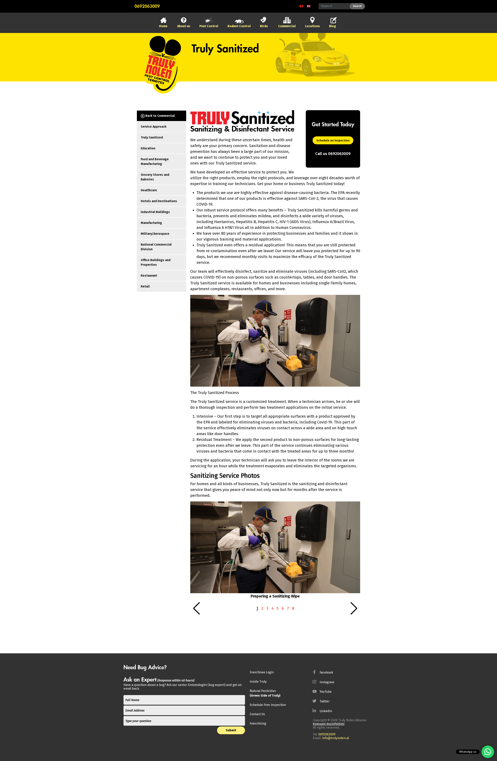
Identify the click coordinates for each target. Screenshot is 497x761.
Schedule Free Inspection (268, 705)
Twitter (325, 701)
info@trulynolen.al (335, 738)
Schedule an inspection (332, 140)
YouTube (326, 691)
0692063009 (147, 6)
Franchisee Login (262, 672)
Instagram (327, 682)
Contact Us (257, 714)
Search (357, 6)
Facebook (326, 672)
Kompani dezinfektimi (328, 724)
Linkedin (326, 711)
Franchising (258, 723)
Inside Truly (258, 681)
